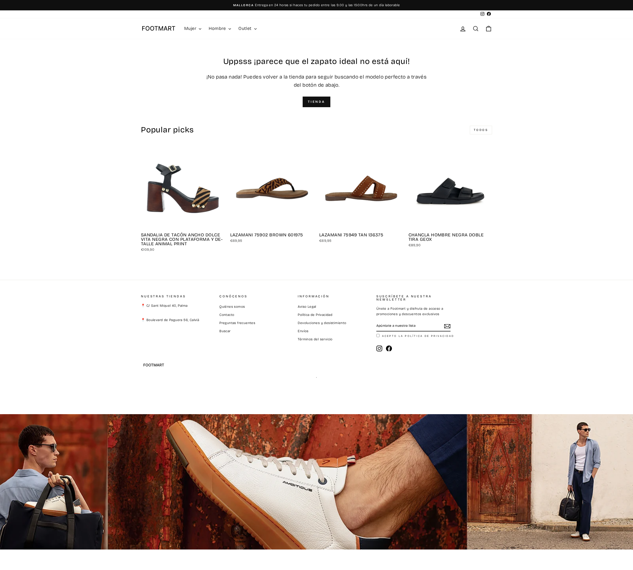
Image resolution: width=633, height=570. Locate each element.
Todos (481, 130)
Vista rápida (183, 224)
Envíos (303, 331)
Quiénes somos (232, 307)
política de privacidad (429, 336)
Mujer (191, 28)
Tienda (316, 102)
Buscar (224, 331)
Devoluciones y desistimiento (322, 323)
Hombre (218, 28)
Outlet (245, 28)
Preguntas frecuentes (237, 323)
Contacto (226, 315)
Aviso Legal (307, 307)
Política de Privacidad (315, 315)
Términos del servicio (315, 339)
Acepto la (418, 336)
